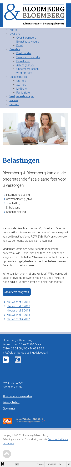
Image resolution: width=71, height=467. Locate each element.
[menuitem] (13, 29)
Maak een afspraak (16, 292)
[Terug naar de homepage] (35, 15)
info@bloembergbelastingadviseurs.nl (25, 352)
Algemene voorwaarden (17, 396)
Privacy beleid (11, 402)
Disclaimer (9, 408)
